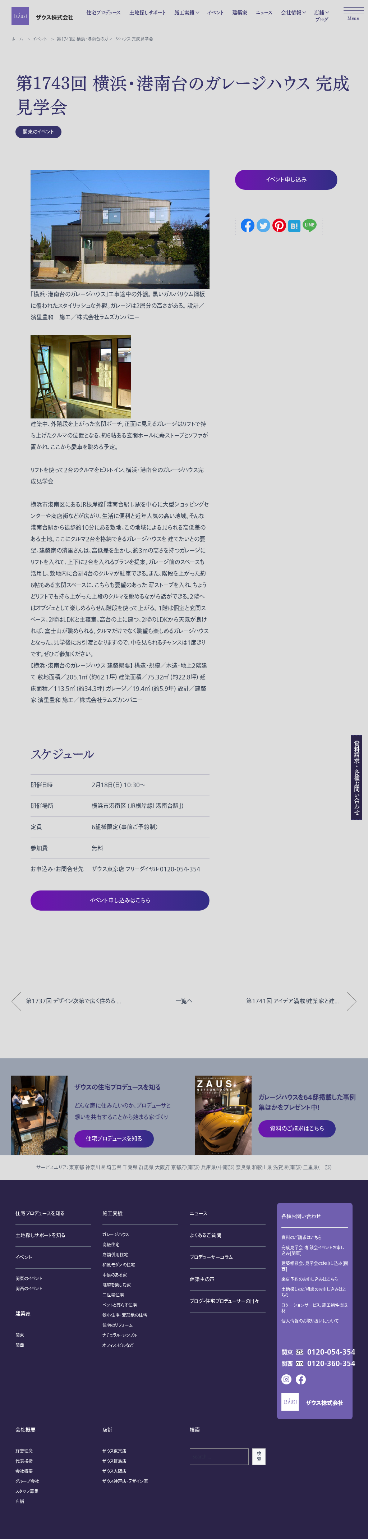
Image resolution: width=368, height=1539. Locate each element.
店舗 (319, 12)
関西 (19, 1345)
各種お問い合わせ (301, 1216)
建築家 (239, 12)
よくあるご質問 (205, 1235)
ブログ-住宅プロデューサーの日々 (224, 1301)
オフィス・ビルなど (118, 1345)
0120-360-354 (331, 1364)
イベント (215, 12)
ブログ (321, 19)
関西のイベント (28, 1289)
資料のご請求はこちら (301, 1238)
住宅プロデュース (103, 12)
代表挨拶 (24, 1461)
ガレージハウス (115, 1235)
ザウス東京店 (114, 1451)
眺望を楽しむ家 (116, 1285)
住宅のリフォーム (117, 1325)
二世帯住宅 (113, 1295)
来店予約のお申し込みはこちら (309, 1279)
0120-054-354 (331, 1352)
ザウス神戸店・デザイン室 (125, 1481)
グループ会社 (27, 1481)
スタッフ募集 (26, 1491)
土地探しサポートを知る (40, 1235)
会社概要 (25, 1430)
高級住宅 (111, 1245)
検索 (259, 1457)
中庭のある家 (114, 1275)
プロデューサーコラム (211, 1257)
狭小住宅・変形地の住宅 (124, 1315)
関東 (19, 1335)
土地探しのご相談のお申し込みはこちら (313, 1292)
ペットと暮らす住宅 (119, 1305)
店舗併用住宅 (115, 1255)
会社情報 (291, 12)
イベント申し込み (286, 179)
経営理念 (24, 1451)
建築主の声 (202, 1279)
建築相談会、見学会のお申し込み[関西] (314, 1266)
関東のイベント (38, 132)
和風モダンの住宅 (118, 1265)
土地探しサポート (147, 12)
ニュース (264, 12)
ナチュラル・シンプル (119, 1335)
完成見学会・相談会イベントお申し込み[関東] (312, 1251)
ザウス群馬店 (114, 1461)
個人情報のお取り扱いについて (310, 1321)
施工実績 (184, 12)
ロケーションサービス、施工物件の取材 (314, 1308)
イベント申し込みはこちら (120, 900)
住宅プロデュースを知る (40, 1213)
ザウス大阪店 (114, 1471)
